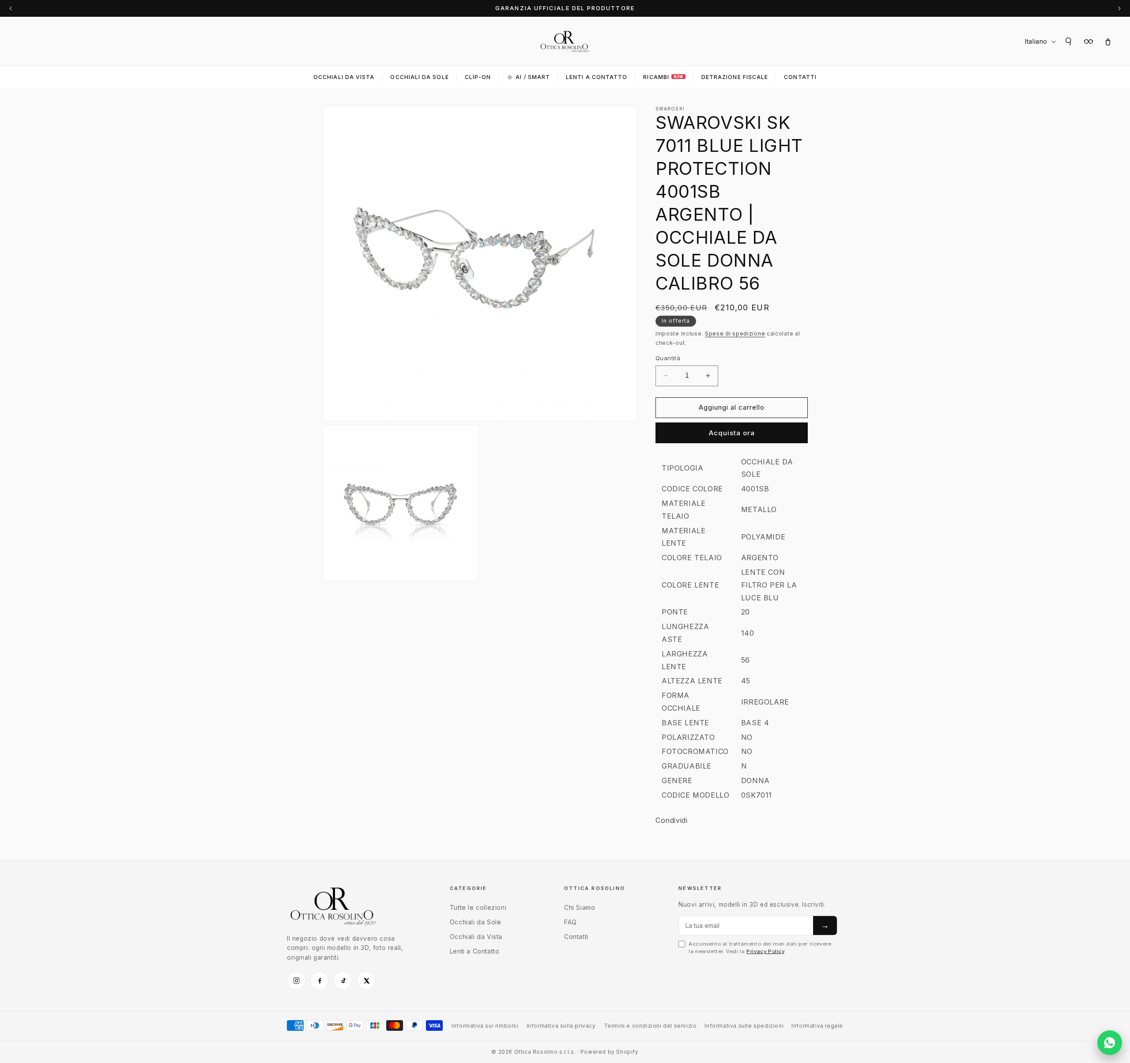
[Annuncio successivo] (1119, 8)
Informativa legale (817, 1025)
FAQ (570, 922)
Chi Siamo (579, 907)
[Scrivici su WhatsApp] (1109, 1042)
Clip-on (478, 77)
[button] (1069, 41)
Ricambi (663, 77)
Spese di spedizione (735, 333)
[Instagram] (296, 980)
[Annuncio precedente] (10, 8)
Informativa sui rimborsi (485, 1025)
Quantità (667, 358)
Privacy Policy (765, 951)
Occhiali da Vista (343, 77)
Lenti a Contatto (475, 951)
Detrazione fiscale (734, 77)
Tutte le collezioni (478, 907)
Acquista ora (732, 432)
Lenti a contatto (596, 77)
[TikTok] (343, 980)
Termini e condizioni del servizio (650, 1025)
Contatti (800, 77)
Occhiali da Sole (419, 77)
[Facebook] (319, 980)
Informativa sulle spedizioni (743, 1025)
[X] (366, 980)
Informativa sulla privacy (561, 1025)
